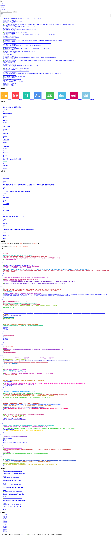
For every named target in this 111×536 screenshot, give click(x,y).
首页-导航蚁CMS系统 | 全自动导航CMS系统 (34, 414)
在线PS (32, 99)
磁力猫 (4, 439)
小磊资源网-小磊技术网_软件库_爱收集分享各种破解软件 (43, 57)
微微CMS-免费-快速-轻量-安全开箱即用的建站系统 (14, 419)
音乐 (2, 333)
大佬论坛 (5, 520)
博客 (2, 310)
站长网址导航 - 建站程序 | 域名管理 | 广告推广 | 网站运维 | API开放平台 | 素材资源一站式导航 (68, 269)
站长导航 (10, 291)
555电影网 (11, 84)
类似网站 (14, 20)
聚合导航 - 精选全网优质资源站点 (27, 51)
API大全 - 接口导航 (17, 79)
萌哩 (7, 450)
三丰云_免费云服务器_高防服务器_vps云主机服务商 (39, 405)
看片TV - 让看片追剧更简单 (23, 68)
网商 (2, 400)
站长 (2, 423)
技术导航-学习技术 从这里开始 (25, 267)
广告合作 (5, 527)
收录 (2, 286)
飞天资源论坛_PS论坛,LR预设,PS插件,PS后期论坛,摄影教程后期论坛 (51, 394)
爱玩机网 (10, 381)
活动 (2, 275)
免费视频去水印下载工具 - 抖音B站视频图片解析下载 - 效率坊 (46, 258)
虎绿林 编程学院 (15, 37)
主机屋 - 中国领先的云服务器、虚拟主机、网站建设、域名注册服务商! (52, 408)
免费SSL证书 (13, 62)
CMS (2, 412)
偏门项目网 (5, 314)
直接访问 (5, 20)
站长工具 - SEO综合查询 (20, 76)
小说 (2, 321)
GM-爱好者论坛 (14, 259)
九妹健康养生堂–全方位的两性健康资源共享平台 (37, 453)
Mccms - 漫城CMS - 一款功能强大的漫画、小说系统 (15, 416)
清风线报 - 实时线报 (17, 280)
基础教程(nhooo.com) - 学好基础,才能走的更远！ (37, 362)
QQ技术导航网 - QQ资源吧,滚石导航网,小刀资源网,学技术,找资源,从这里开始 (56, 60)
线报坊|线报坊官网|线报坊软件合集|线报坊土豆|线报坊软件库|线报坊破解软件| (57, 281)
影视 (2, 344)
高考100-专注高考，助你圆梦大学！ (28, 303)
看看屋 (8, 350)
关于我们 (5, 526)
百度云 (22, 534)
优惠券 (20, 99)
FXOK (4, 524)
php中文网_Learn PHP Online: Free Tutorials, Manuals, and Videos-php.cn (53, 360)
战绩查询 (68, 99)
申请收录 (5, 529)
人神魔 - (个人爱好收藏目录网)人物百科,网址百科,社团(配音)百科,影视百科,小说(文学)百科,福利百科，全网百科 (79, 313)
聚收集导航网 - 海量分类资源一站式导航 (31, 18)
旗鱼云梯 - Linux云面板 (20, 463)
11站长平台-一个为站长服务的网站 (28, 26)
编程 (2, 355)
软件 (2, 378)
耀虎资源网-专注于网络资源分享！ (28, 391)
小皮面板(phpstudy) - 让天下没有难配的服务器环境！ (40, 461)
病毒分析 (43, 99)
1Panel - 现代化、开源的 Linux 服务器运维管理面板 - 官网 (43, 464)
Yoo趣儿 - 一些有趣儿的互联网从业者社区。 (34, 45)
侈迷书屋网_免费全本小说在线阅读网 (29, 324)
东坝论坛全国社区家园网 (21, 32)
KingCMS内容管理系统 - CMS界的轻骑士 (12, 418)
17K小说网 (5, 329)
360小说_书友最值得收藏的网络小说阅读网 (33, 325)
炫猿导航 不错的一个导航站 (23, 71)
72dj (4, 340)
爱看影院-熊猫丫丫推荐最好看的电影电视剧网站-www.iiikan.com (48, 349)
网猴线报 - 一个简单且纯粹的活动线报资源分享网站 (39, 43)
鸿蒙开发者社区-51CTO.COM (24, 359)
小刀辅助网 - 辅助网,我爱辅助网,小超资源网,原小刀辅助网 (43, 305)
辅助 (2, 299)
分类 (2, 3)
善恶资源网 (11, 318)
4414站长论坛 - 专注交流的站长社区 (28, 29)
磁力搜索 (10, 54)
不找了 (4, 518)
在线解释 (56, 99)
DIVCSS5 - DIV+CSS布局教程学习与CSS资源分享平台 (41, 358)
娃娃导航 (5, 514)
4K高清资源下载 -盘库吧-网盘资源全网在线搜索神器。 (41, 373)
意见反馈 (5, 530)
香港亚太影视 (13, 352)
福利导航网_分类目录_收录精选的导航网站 (33, 293)
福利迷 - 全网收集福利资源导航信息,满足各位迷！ (38, 277)
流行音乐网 (5, 338)
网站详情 (9, 20)
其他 (2, 445)
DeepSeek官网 (13, 374)
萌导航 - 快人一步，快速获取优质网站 (30, 65)
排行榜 (2, 7)
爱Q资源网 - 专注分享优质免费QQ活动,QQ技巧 (36, 256)
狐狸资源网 (11, 317)
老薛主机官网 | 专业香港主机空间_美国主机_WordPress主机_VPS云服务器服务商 (21, 403)
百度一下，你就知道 (18, 81)
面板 (2, 457)
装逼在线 (80, 99)
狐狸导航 (5, 522)
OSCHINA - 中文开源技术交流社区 (11, 363)
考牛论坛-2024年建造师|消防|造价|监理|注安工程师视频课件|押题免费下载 (54, 449)
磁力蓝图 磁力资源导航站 (21, 436)
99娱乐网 (10, 385)
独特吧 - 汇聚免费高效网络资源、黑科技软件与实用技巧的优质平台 (18, 384)
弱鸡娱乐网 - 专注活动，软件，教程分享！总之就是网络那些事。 (18, 255)
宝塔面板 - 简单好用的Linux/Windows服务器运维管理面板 (43, 35)
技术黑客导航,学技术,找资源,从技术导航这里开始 (37, 48)
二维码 (9, 99)
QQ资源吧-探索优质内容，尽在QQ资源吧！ (34, 393)
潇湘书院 (5, 328)
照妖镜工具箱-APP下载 (8, 307)
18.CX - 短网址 (6, 452)
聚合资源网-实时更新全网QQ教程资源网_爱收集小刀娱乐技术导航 (49, 283)
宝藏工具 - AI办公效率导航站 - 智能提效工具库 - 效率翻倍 (43, 290)
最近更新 (3, 5)
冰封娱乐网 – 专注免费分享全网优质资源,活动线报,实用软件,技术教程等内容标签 (21, 304)
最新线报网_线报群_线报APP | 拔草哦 (29, 279)
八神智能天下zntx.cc (17, 21)
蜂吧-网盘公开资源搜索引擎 (23, 372)
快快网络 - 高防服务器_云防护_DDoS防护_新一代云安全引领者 (47, 404)
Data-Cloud (11, 459)
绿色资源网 (11, 429)
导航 (2, 262)
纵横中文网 (5, 327)
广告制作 (92, 99)
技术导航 (5, 517)
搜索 (2, 366)
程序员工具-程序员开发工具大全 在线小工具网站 (37, 426)
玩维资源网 (5, 253)
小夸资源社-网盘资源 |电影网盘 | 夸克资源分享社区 (38, 397)
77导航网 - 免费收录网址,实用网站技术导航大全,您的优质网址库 (47, 40)
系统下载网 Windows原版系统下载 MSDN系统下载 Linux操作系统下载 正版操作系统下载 (23, 380)
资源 (2, 389)
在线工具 (3, 6)
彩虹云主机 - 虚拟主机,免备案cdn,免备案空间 (35, 407)
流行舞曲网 (11, 335)
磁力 (2, 434)
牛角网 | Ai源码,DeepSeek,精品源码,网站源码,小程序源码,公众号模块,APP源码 (56, 24)
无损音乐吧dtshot (7, 337)
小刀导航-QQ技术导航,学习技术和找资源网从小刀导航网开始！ (47, 73)
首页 (2, 2)
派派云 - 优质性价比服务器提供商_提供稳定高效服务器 (41, 425)
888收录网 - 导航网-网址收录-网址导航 (30, 266)
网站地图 (5, 531)
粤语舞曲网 (5, 339)
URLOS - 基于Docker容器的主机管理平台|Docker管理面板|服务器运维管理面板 (58, 460)
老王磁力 (5, 440)
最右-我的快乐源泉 (17, 315)
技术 (2, 251)
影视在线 (5, 348)
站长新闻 (3, 9)
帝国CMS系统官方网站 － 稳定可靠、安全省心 (13, 415)
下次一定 (5, 516)
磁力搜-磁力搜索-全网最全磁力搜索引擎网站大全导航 (15, 442)
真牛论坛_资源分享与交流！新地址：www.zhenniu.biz (15, 301)
